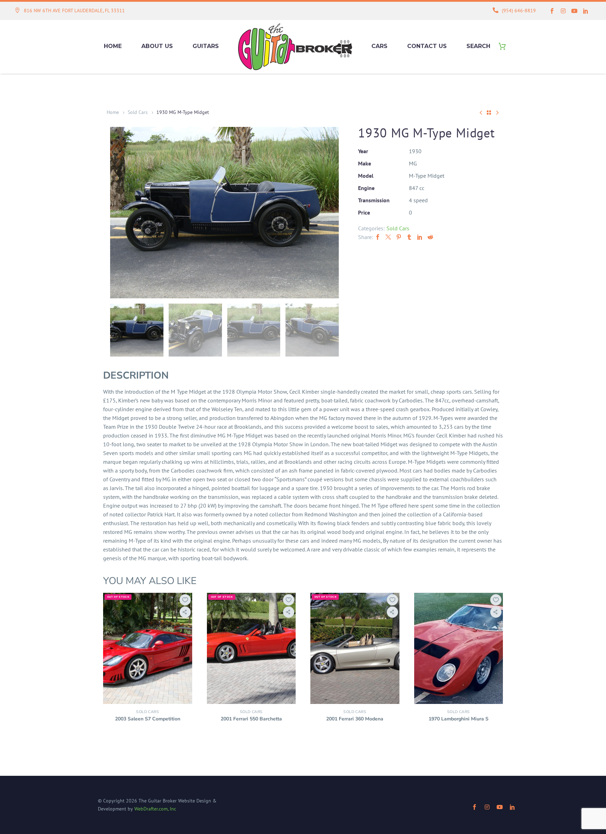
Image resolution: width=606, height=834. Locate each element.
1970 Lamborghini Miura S (459, 719)
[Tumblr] (409, 237)
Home (113, 46)
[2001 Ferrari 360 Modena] (354, 648)
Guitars (206, 46)
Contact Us (427, 46)
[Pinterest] (398, 237)
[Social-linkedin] (585, 10)
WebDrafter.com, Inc (155, 809)
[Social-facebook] (552, 10)
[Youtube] (574, 10)
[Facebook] (377, 237)
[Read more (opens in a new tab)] (70, 11)
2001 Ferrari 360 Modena (354, 719)
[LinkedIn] (420, 237)
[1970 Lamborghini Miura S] (458, 648)
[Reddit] (430, 237)
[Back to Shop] (488, 112)
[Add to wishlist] (185, 599)
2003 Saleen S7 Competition (147, 719)
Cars (379, 46)
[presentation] (119, 212)
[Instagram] (563, 10)
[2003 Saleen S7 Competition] (147, 648)
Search (478, 46)
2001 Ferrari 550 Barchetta (251, 719)
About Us (157, 46)
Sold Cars (138, 112)
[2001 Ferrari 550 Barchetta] (251, 648)
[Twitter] (388, 237)
